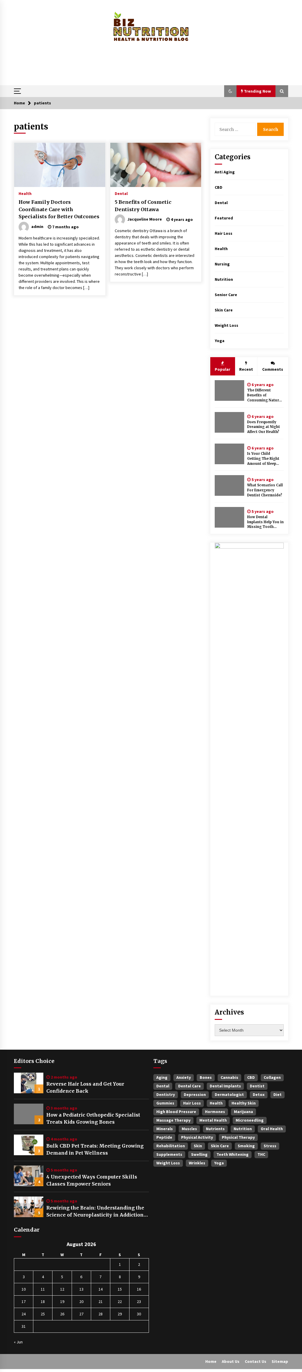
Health (25, 193)
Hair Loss (223, 233)
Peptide (164, 1137)
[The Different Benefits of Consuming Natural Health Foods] (229, 390)
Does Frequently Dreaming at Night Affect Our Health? (263, 427)
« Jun (18, 1342)
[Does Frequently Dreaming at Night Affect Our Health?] (229, 422)
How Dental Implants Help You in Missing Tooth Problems (265, 522)
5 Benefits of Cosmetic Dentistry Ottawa (143, 205)
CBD (218, 187)
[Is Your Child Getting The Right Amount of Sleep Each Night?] (229, 454)
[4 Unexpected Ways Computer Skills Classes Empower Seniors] (28, 1176)
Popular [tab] (222, 369)
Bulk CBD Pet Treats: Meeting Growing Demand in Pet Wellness (95, 1149)
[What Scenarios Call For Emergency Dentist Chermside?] (229, 485)
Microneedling (250, 1120)
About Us (230, 1361)
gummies (165, 1103)
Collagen (272, 1077)
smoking (246, 1145)
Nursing (222, 264)
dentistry (165, 1094)
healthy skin (244, 1103)
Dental (121, 193)
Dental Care (189, 1086)
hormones (215, 1111)
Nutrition (224, 279)
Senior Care (226, 294)
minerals (164, 1128)
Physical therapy (238, 1137)
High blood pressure (176, 1111)
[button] (230, 91)
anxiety (183, 1077)
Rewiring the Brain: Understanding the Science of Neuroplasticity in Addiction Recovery (95, 1211)
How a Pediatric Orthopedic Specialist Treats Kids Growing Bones (93, 1118)
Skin (198, 1145)
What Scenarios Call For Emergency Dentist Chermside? (265, 490)
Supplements (169, 1154)
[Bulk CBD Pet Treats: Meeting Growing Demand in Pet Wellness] (28, 1145)
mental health (213, 1120)
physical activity (197, 1137)
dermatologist (229, 1094)
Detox (259, 1094)
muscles (189, 1128)
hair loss (192, 1103)
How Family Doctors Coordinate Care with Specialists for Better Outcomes (59, 209)
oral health (272, 1128)
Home (210, 1361)
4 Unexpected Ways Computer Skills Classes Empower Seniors (91, 1180)
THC (261, 1154)
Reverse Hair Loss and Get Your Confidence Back (85, 1087)
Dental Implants (225, 1086)
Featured (224, 218)
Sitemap (280, 1361)
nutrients (215, 1128)
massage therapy (173, 1120)
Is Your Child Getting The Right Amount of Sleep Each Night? (263, 459)
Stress (270, 1145)
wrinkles (197, 1163)
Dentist (257, 1086)
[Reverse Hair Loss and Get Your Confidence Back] (28, 1083)
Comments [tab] (272, 369)
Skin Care (224, 310)
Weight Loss (226, 325)
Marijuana (243, 1111)
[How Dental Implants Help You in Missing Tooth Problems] (229, 517)
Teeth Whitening (232, 1154)
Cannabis (229, 1077)
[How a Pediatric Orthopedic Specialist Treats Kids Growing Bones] (28, 1114)
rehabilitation (170, 1145)
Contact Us (255, 1361)
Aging (162, 1077)
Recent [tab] (246, 369)
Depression (195, 1094)
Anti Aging (225, 172)
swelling (199, 1154)
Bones (206, 1077)
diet (277, 1094)
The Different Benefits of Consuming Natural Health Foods (264, 395)
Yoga (219, 340)
